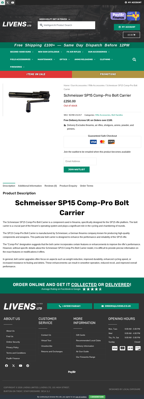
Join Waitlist (76, 169)
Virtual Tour (46, 340)
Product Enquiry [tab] (68, 186)
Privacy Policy (12, 347)
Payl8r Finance (13, 358)
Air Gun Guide (82, 351)
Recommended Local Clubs (88, 340)
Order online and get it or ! (72, 284)
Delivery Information (85, 346)
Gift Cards (80, 335)
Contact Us (46, 335)
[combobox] (66, 25)
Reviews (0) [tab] (51, 186)
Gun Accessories (79, 85)
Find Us (9, 336)
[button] (32, 51)
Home (66, 85)
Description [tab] (9, 186)
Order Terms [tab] (86, 186)
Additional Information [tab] (30, 186)
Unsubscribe (46, 346)
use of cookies (81, 397)
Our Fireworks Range (85, 357)
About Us (10, 331)
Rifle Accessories (97, 85)
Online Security (13, 342)
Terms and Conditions (16, 353)
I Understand (97, 397)
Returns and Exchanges (52, 351)
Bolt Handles (117, 115)
